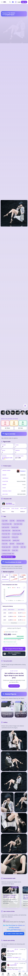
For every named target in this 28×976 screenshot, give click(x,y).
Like (5, 424)
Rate (21, 428)
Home (2, 8)
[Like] (11, 702)
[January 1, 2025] (10, 890)
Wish (14, 424)
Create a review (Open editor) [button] (15, 933)
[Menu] (11, 709)
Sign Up (24, 2)
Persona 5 (7, 8)
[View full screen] (25, 406)
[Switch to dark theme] (16, 2)
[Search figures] (10, 2)
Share (8, 428)
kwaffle (12, 951)
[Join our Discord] (13, 2)
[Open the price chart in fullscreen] (24, 588)
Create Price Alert (14, 686)
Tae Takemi (13, 8)
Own (23, 424)
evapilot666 (13, 965)
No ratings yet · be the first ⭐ (7, 458)
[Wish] (11, 706)
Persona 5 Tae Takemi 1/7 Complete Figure (14, 958)
